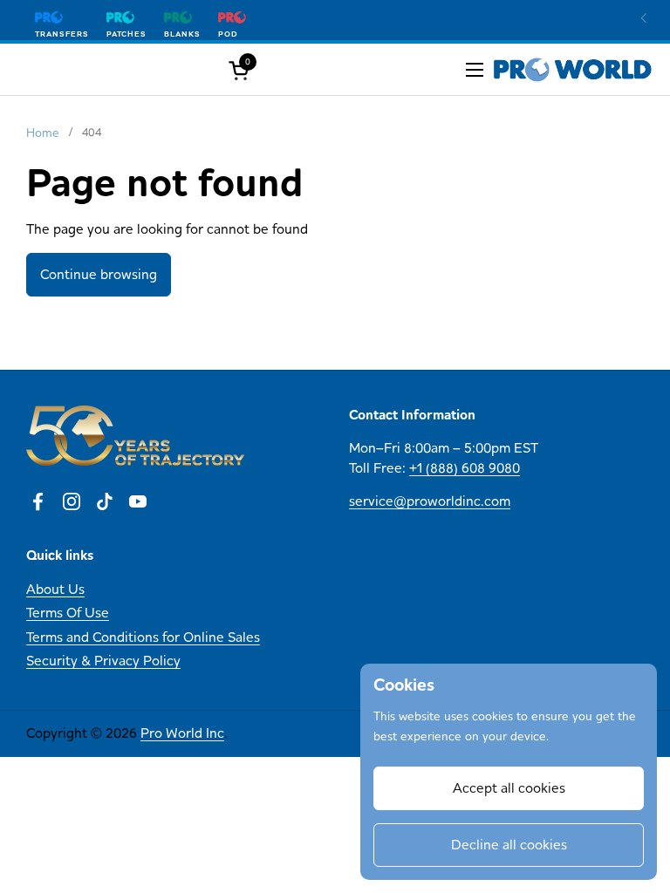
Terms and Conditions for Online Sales (143, 637)
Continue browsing (98, 274)
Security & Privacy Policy (103, 660)
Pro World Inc (182, 733)
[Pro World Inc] (573, 69)
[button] (242, 70)
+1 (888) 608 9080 (464, 467)
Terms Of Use (67, 612)
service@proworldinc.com (429, 501)
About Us (55, 589)
